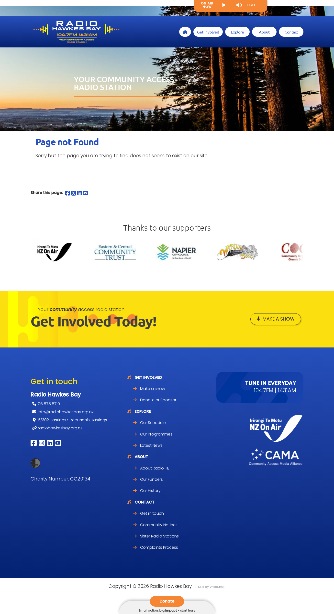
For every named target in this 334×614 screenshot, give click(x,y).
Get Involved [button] (208, 31)
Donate (167, 601)
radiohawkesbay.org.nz (60, 428)
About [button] (264, 31)
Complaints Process (159, 547)
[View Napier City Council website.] (155, 252)
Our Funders (151, 479)
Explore (143, 411)
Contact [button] (291, 31)
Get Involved (148, 377)
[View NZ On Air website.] (33, 252)
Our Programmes (156, 434)
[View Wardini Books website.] (216, 252)
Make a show (279, 319)
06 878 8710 (49, 404)
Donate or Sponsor (158, 400)
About (141, 456)
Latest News (151, 445)
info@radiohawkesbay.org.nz (66, 412)
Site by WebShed (211, 587)
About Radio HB (154, 468)
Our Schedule (153, 422)
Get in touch (152, 513)
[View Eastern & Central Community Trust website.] (94, 252)
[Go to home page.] (76, 31)
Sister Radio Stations (159, 536)
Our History (150, 490)
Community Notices (159, 525)
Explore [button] (237, 31)
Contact (145, 502)
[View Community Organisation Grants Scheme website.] (277, 252)
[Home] (185, 32)
